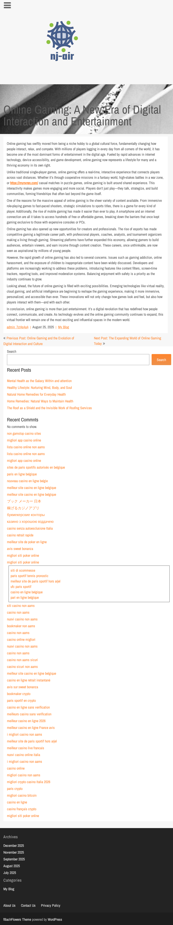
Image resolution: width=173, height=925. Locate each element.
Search (11, 351)
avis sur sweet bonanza (22, 686)
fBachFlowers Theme (17, 919)
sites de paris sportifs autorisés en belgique (36, 467)
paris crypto (15, 788)
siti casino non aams (21, 605)
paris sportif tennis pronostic (29, 575)
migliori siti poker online (23, 555)
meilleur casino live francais (25, 747)
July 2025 (9, 872)
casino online (16, 768)
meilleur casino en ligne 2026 (26, 720)
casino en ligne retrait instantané (28, 680)
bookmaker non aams (21, 625)
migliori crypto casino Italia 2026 (28, 781)
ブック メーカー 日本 (24, 501)
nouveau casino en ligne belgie (27, 480)
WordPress (55, 919)
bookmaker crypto (18, 693)
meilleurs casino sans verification (29, 713)
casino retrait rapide (20, 535)
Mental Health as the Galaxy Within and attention (39, 380)
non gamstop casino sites (24, 433)
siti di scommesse (23, 570)
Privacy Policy (50, 905)
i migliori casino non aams (24, 734)
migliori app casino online (24, 440)
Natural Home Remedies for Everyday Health (36, 394)
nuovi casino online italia (23, 754)
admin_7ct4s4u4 (17, 326)
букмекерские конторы (26, 514)
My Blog (63, 326)
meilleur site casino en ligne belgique (31, 487)
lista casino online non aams (26, 446)
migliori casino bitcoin (21, 795)
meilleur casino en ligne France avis (31, 727)
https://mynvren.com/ (24, 182)
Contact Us (28, 905)
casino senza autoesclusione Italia (30, 528)
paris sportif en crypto (21, 700)
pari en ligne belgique (25, 597)
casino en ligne (17, 802)
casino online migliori (21, 639)
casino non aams (18, 612)
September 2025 (14, 859)
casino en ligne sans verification (28, 707)
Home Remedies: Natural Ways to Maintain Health (40, 401)
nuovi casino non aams (22, 619)
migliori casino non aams (23, 774)
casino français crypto (21, 808)
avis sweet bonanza (20, 548)
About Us (9, 905)
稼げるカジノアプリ (23, 507)
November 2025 (13, 852)
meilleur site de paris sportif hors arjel (35, 581)
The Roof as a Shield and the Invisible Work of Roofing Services (49, 407)
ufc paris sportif (21, 586)
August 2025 (11, 865)
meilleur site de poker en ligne (27, 541)
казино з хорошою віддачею (30, 521)
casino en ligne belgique (27, 591)
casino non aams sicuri (22, 659)
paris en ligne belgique (22, 474)
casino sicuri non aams (22, 666)
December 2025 (13, 845)
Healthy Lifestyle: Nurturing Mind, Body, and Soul (39, 387)
